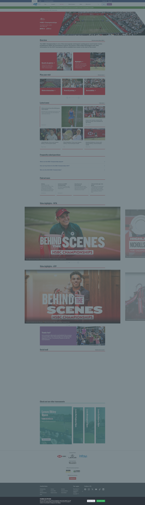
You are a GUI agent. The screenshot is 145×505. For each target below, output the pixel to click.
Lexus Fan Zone (45, 10)
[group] (56, 425)
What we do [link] (88, 4)
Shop (41, 494)
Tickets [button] (103, 1)
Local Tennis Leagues (75, 491)
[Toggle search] (98, 4)
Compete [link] (53, 4)
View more (101, 103)
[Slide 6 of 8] (76, 97)
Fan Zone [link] (62, 4)
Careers (41, 490)
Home (41, 10)
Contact (52, 488)
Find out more (101, 74)
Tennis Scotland (64, 490)
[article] (56, 61)
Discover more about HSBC (98, 40)
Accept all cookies (101, 500)
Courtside (75, 493)
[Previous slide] (67, 98)
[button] (55, 4)
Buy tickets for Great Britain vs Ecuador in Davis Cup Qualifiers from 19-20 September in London (72, 7)
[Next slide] (79, 98)
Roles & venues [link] (72, 4)
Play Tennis (75, 488)
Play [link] (45, 4)
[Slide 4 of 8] (73, 97)
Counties (63, 488)
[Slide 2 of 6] (70, 262)
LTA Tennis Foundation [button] (48, 1)
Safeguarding (42, 488)
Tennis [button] (34, 1)
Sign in (104, 4)
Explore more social (99, 349)
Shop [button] (109, 1)
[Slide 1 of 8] (69, 97)
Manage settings (91, 500)
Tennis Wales (64, 492)
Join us (109, 4)
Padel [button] (40, 1)
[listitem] (85, 489)
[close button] (144, 7)
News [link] (81, 4)
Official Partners (43, 492)
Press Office (53, 490)
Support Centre (54, 492)
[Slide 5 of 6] (74, 262)
